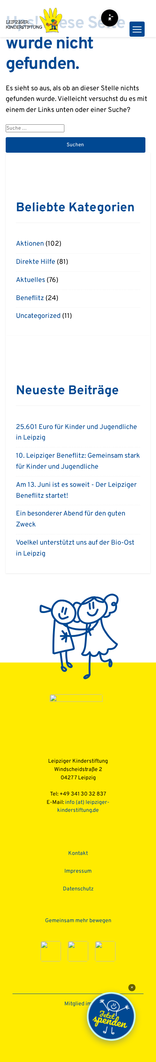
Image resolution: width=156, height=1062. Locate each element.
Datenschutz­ (78, 889)
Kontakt (78, 853)
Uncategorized (38, 316)
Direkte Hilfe (35, 262)
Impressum (78, 871)
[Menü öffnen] (137, 29)
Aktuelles (30, 280)
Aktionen (30, 244)
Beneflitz (30, 298)
